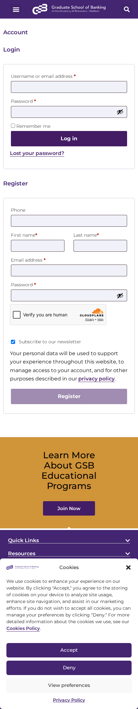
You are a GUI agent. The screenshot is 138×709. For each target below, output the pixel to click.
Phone (18, 210)
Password (33, 100)
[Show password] (120, 111)
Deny (69, 667)
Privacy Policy (69, 700)
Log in (69, 138)
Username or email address (53, 75)
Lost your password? (37, 153)
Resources (21, 553)
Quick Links (23, 540)
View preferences (69, 685)
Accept (69, 650)
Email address (38, 259)
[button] (128, 567)
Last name (86, 235)
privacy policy (96, 379)
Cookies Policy (23, 628)
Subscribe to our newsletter (50, 342)
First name (24, 235)
